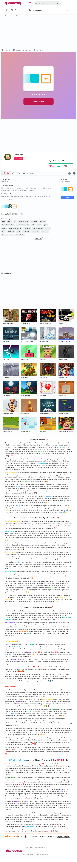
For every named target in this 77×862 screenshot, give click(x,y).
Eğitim (45, 225)
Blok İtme (34, 221)
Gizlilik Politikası (40, 847)
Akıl (3, 221)
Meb (18, 231)
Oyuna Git (38, 238)
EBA (32, 225)
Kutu (3, 231)
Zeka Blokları (20, 235)
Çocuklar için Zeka (23, 225)
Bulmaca (42, 221)
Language (67, 851)
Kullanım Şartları (28, 847)
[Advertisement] (38, 33)
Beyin (9, 221)
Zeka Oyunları (18, 154)
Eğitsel (4, 228)
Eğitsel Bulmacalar (15, 228)
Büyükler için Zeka (8, 225)
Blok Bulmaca (23, 221)
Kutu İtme (11, 231)
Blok (15, 221)
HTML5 (47, 228)
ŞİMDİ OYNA (38, 101)
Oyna (67, 197)
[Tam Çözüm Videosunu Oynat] (10, 206)
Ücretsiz (4, 235)
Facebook (27, 228)
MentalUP (26, 231)
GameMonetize (38, 228)
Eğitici (39, 225)
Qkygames (35, 231)
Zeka (11, 235)
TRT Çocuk (44, 231)
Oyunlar (67, 11)
